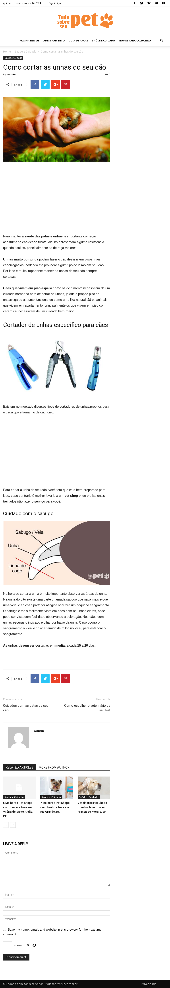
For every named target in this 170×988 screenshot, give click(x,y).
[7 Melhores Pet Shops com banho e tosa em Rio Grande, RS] (56, 788)
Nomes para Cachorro (135, 40)
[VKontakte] (156, 3)
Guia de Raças (78, 40)
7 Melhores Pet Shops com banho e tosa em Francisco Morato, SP (92, 807)
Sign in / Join (56, 3)
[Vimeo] (149, 3)
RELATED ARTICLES (19, 767)
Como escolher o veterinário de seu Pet (87, 708)
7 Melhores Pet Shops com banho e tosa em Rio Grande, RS (55, 807)
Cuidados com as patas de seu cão (25, 708)
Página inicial (29, 40)
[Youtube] (163, 3)
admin (11, 74)
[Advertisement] (56, 198)
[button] (161, 41)
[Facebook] (134, 3)
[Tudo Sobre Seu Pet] (85, 21)
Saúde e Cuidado (103, 40)
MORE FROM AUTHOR (54, 767)
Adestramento (54, 40)
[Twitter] (141, 3)
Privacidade (148, 984)
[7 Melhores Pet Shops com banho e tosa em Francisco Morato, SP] (94, 788)
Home (7, 51)
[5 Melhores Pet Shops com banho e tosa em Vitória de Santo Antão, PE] (19, 788)
